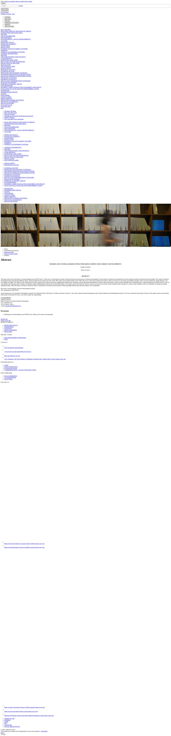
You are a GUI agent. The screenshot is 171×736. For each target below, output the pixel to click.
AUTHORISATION (10, 377)
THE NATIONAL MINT (8, 66)
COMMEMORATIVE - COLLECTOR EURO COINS (20, 370)
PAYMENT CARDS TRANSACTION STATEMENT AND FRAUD (21, 87)
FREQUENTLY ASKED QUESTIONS (12, 100)
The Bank (7, 111)
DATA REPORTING (7, 85)
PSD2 (6, 339)
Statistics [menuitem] (7, 24)
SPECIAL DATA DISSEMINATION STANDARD (15, 81)
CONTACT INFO (6, 97)
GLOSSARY (8, 725)
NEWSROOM (5, 90)
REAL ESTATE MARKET (8, 82)
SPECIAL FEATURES (7, 103)
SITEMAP (7, 720)
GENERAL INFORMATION (9, 53)
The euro (6, 114)
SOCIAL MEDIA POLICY (12, 726)
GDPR (6, 722)
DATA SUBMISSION (10, 376)
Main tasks (7, 113)
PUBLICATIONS (6, 68)
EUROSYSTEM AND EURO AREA (12, 33)
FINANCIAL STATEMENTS (9, 101)
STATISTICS (8, 328)
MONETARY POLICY (7, 42)
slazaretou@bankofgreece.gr (13, 306)
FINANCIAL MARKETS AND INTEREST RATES (16, 76)
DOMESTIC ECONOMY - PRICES (11, 84)
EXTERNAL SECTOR (7, 71)
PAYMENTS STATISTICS (8, 79)
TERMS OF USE (9, 718)
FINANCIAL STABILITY (8, 44)
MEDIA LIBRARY (6, 98)
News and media (9, 119)
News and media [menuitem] (9, 26)
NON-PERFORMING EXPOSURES (15, 337)
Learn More (44, 731)
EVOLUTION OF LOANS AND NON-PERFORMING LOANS (20, 89)
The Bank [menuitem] (7, 17)
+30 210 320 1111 (17, 351)
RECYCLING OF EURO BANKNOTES (13, 61)
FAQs (13, 347)
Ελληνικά (6, 105)
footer (28, 1)
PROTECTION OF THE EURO (10, 63)
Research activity (9, 252)
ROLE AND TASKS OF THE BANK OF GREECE (16, 31)
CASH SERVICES (6, 58)
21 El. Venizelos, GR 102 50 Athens (35, 359)
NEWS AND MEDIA (10, 330)
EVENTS (3, 93)
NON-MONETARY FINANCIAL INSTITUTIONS (16, 74)
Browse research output (11, 254)
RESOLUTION (5, 47)
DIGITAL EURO (6, 65)
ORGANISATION (6, 37)
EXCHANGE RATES (10, 368)
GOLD (6, 365)
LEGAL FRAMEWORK (8, 36)
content (20, 1)
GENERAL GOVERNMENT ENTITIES (13, 52)
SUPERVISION (5, 45)
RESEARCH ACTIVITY (8, 69)
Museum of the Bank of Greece (29, 715)
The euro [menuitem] (7, 21)
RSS (5, 723)
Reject (2, 733)
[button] (21, 5)
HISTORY (4, 34)
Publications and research (11, 116)
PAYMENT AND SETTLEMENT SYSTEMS (14, 49)
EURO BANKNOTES (11, 367)
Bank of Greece (24, 543)
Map (12, 356)
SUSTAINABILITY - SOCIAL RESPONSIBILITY (16, 39)
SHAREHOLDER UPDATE (9, 92)
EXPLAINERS (5, 95)
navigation (10, 1)
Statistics (6, 117)
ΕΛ (4, 12)
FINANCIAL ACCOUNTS (9, 77)
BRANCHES (8, 331)
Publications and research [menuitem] (11, 22)
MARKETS (4, 50)
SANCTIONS (8, 379)
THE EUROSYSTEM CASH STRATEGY (13, 57)
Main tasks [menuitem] (8, 19)
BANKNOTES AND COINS (9, 60)
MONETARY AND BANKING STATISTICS (14, 73)
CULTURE (4, 41)
